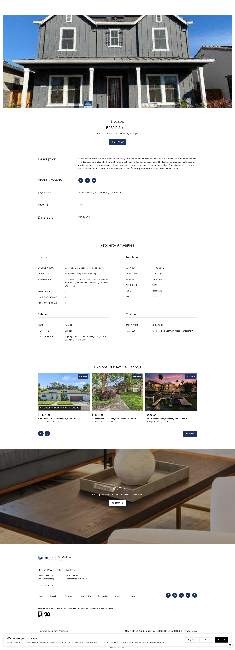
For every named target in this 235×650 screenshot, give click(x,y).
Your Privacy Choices (117, 647)
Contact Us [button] (117, 503)
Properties (69, 596)
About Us (53, 596)
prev (41, 433)
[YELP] (194, 595)
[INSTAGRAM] (174, 595)
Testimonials (103, 596)
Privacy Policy (190, 631)
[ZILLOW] (188, 595)
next (47, 433)
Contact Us (119, 596)
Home (40, 596)
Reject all (191, 640)
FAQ (133, 596)
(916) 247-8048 (45, 575)
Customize (206, 640)
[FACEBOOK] (168, 595)
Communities (86, 596)
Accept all (221, 640)
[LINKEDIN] (181, 595)
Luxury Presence (59, 631)
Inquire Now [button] (117, 142)
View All (190, 434)
